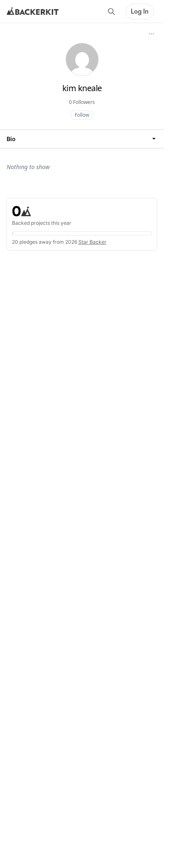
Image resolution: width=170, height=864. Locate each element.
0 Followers (82, 102)
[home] (33, 11)
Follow (82, 114)
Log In (140, 11)
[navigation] (82, 138)
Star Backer (92, 242)
